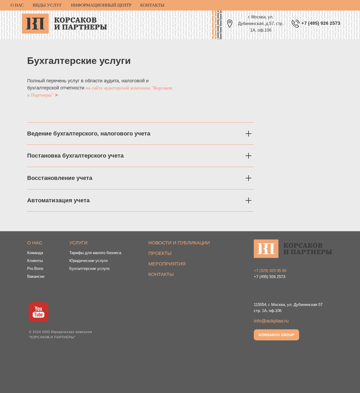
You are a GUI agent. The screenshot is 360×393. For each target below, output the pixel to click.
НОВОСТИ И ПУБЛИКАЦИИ (179, 242)
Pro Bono (35, 268)
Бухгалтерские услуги (89, 268)
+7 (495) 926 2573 (320, 23)
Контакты (152, 5)
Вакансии (35, 276)
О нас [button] (17, 5)
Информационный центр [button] (101, 5)
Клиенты (35, 260)
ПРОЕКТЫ (160, 253)
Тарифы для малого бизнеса (95, 252)
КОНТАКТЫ (161, 274)
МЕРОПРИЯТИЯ (167, 263)
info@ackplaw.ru (271, 321)
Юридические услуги (88, 260)
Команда (35, 252)
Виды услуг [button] (47, 5)
